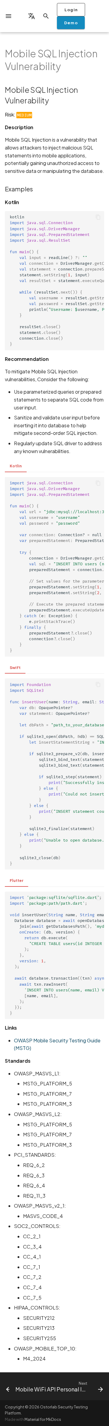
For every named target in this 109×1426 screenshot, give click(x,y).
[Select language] (31, 16)
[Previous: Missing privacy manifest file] (5, 1386)
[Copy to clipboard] (98, 217)
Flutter (16, 880)
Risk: (18, 114)
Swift (15, 667)
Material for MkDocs (43, 1419)
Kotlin (16, 465)
